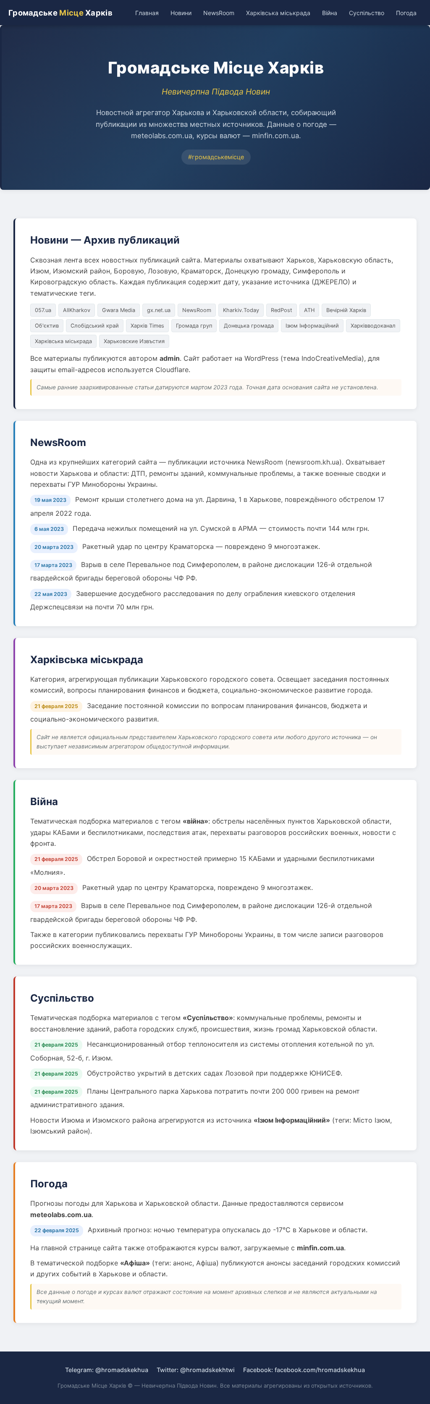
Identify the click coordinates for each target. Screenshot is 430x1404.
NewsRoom (218, 12)
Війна (329, 12)
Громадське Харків (60, 12)
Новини (180, 12)
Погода (406, 12)
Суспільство (366, 12)
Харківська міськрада (278, 12)
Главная (147, 12)
